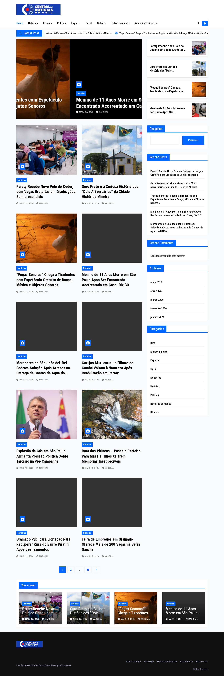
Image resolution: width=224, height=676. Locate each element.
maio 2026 (156, 282)
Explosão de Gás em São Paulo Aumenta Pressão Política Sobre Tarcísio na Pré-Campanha (42, 456)
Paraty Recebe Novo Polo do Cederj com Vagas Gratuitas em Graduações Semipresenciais (45, 191)
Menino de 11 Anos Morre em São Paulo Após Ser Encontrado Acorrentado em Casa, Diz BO (74, 103)
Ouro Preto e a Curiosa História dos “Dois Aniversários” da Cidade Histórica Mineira (110, 191)
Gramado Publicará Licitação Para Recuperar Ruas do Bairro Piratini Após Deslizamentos (43, 544)
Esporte (75, 23)
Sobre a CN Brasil (145, 23)
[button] (198, 23)
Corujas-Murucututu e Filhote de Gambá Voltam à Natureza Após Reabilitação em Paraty (107, 368)
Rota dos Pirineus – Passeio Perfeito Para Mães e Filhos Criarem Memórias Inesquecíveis (111, 456)
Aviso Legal (149, 661)
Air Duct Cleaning (200, 669)
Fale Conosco (202, 661)
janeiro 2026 (157, 317)
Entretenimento (120, 23)
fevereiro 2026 (158, 308)
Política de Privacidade (167, 661)
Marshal (50, 112)
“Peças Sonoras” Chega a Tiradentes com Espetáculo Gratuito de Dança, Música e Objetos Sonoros (45, 279)
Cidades (101, 23)
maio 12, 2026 (27, 556)
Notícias (33, 23)
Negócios (155, 377)
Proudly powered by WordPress (30, 665)
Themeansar (66, 665)
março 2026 (156, 299)
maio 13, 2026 (33, 112)
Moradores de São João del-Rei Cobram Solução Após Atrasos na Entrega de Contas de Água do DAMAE (176, 227)
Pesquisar (156, 129)
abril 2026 (156, 291)
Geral (88, 23)
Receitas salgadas (160, 403)
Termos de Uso (186, 661)
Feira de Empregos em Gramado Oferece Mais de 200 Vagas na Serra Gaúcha (111, 544)
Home (19, 23)
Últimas (47, 23)
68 (87, 569)
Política (61, 23)
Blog (152, 343)
